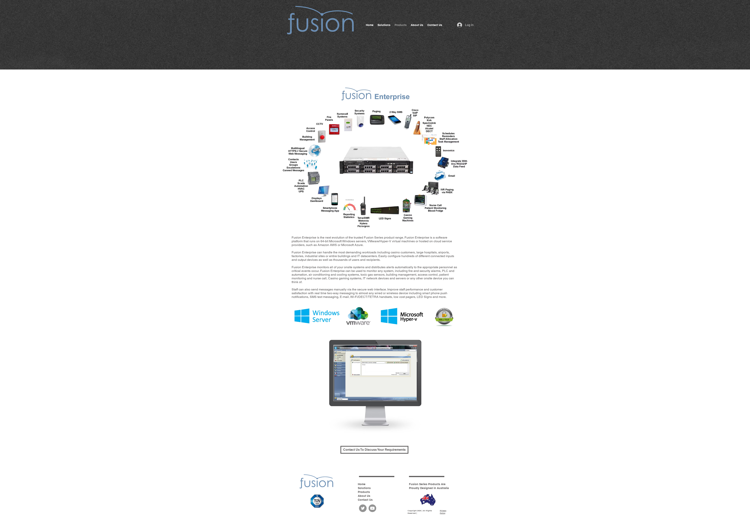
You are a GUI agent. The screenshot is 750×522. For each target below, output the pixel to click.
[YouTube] (372, 508)
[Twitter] (363, 508)
